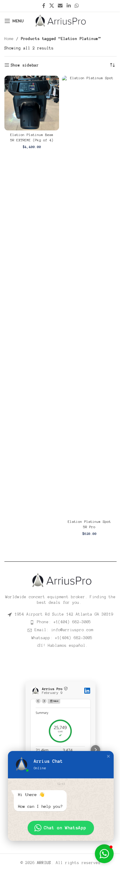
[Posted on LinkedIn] (87, 690)
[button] (25, 750)
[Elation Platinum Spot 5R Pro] (89, 296)
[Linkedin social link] (69, 5)
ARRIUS (44, 863)
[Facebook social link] (43, 5)
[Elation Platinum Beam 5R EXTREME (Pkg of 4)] (31, 103)
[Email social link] (60, 5)
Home (9, 39)
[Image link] (61, 580)
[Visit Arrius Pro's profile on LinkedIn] (36, 690)
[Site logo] (60, 21)
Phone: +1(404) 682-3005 (64, 622)
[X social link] (51, 5)
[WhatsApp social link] (76, 5)
